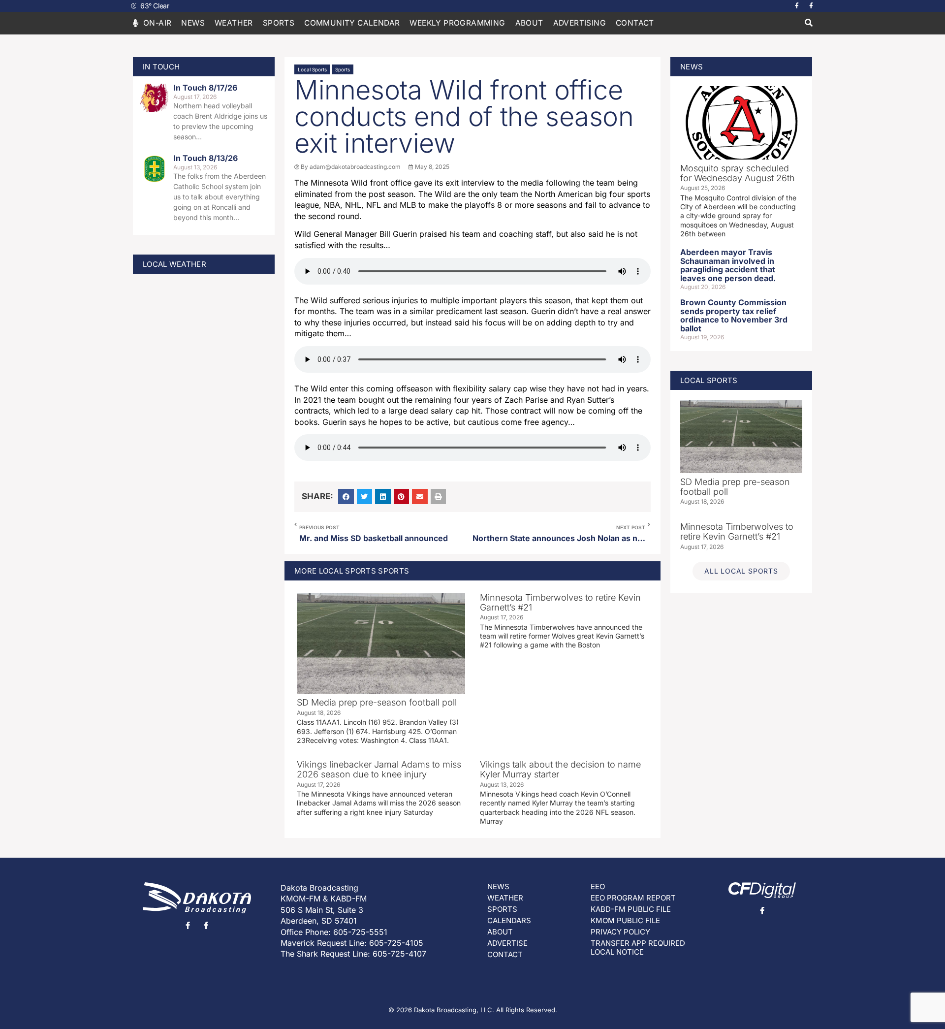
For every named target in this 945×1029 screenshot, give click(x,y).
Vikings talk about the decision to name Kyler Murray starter (560, 769)
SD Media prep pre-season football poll (377, 702)
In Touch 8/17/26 (205, 88)
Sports (342, 69)
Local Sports (312, 69)
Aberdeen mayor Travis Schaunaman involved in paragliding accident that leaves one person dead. (728, 265)
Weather (234, 23)
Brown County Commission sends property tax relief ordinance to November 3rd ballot (734, 315)
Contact (635, 23)
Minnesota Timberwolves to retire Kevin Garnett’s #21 (560, 602)
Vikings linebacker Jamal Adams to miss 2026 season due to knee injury (379, 769)
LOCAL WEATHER (174, 264)
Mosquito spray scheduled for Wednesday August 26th (737, 173)
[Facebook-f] (797, 6)
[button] (808, 23)
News (193, 23)
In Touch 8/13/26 (205, 158)
